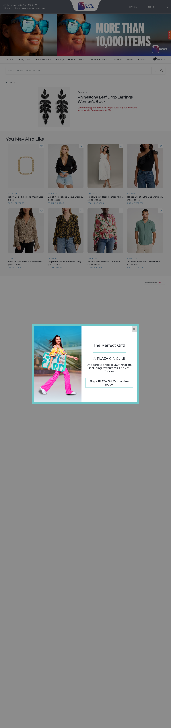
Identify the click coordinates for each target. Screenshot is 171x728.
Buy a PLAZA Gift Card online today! (109, 383)
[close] (134, 329)
